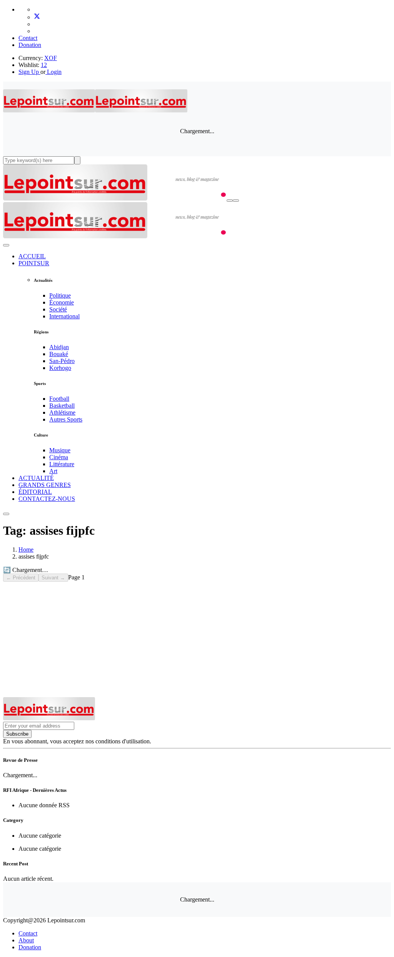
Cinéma (58, 457)
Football (59, 398)
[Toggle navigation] (236, 200)
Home (25, 549)
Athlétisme (62, 412)
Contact (27, 38)
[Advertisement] (197, 639)
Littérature (61, 464)
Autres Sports (65, 419)
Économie (61, 302)
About (26, 940)
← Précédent (20, 578)
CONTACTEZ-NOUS (46, 498)
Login (53, 72)
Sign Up (28, 72)
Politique (60, 295)
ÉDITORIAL (35, 492)
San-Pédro (62, 361)
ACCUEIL (32, 256)
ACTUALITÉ (36, 478)
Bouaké (58, 354)
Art (53, 471)
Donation (29, 45)
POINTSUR (33, 263)
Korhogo (60, 368)
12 (44, 65)
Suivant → (53, 578)
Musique (59, 450)
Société (58, 309)
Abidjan (59, 347)
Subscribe (17, 734)
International (64, 316)
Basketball (62, 405)
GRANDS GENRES (44, 485)
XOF (50, 58)
